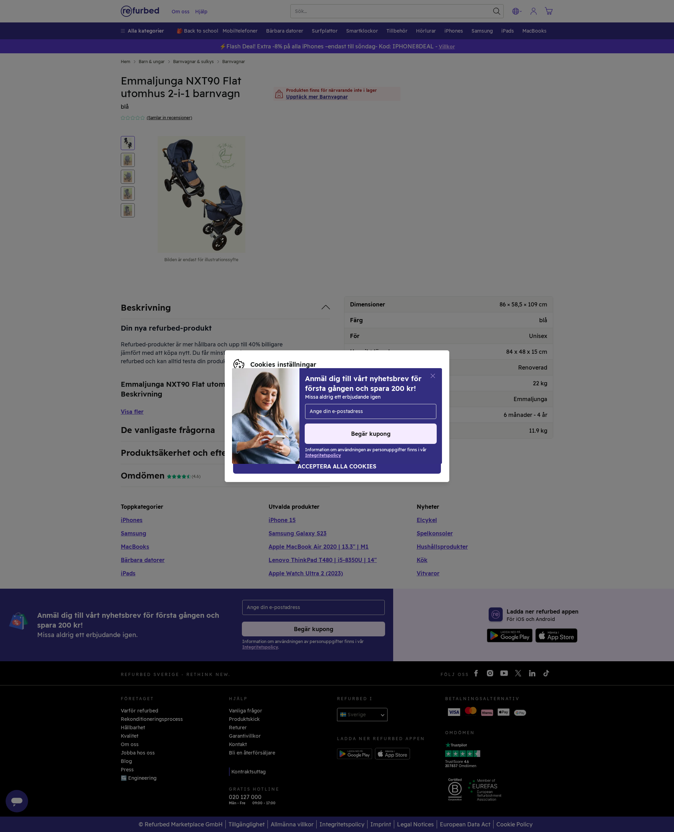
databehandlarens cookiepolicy (324, 416)
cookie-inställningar (358, 409)
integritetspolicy (253, 416)
